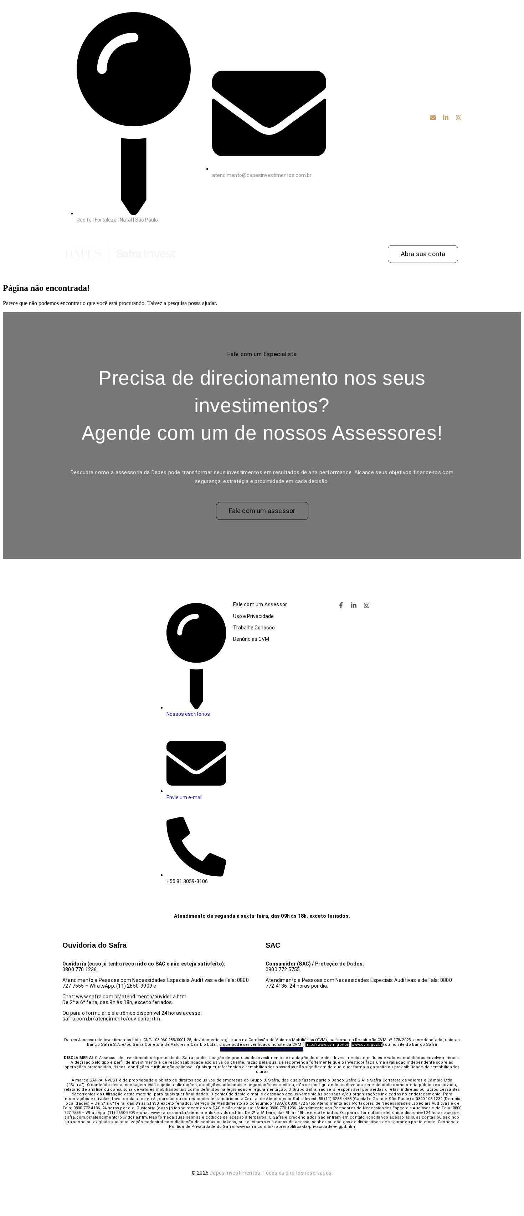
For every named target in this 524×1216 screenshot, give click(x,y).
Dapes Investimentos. (235, 1173)
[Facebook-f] (341, 605)
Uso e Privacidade (253, 616)
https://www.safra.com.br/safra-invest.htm (261, 1049)
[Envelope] (433, 118)
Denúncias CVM (251, 639)
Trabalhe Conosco (254, 627)
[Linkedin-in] (446, 118)
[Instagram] (459, 118)
